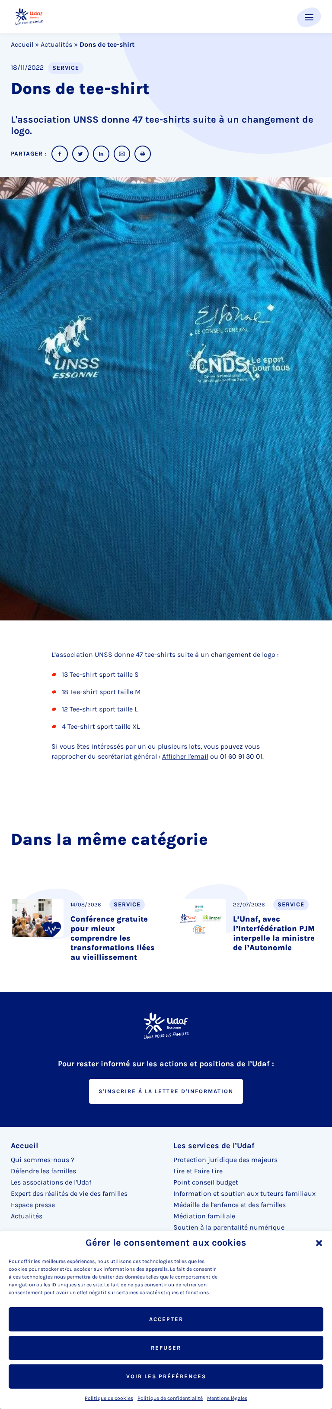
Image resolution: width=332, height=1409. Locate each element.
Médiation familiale (204, 1216)
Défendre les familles (43, 1171)
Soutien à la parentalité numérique (228, 1227)
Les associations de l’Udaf (51, 1182)
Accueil (22, 44)
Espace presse (33, 1205)
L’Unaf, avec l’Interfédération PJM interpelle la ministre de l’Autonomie (274, 933)
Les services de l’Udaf (214, 1145)
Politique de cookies (109, 1398)
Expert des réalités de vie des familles (69, 1193)
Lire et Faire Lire (198, 1171)
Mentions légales (227, 1398)
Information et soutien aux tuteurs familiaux (244, 1193)
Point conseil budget (205, 1182)
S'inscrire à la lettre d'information (166, 1091)
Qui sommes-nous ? (42, 1160)
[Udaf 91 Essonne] (29, 16)
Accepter (166, 1319)
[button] (319, 1243)
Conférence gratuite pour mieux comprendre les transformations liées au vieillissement (112, 938)
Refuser (166, 1347)
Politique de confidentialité (170, 1398)
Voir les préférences (166, 1376)
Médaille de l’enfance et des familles (229, 1205)
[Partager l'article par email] (122, 154)
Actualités (56, 44)
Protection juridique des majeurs (225, 1160)
